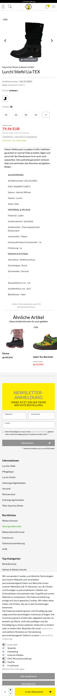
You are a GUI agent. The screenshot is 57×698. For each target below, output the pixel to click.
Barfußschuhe (9, 563)
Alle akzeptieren (28, 676)
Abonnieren (27, 442)
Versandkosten (23, 133)
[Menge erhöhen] (10, 690)
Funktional (12, 665)
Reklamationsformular (13, 532)
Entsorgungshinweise (13, 499)
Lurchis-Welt (8, 466)
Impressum (7, 537)
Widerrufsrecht (10, 520)
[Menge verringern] (10, 694)
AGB (4, 549)
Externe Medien (15, 655)
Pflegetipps (8, 471)
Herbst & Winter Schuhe (14, 569)
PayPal (10, 662)
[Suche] (9, 7)
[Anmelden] (3, 7)
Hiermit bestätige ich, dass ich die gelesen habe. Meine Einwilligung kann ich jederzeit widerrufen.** (29, 433)
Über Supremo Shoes (12, 505)
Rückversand (8, 494)
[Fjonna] (15, 338)
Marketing (12, 651)
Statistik (11, 648)
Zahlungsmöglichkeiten (14, 482)
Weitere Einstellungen (13, 669)
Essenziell (12, 644)
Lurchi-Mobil (8, 477)
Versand (6, 488)
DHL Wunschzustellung (19, 658)
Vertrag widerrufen (11, 526)
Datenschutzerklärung (13, 543)
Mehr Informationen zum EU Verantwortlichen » (26, 305)
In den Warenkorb (34, 691)
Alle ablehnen (28, 683)
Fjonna (5, 353)
